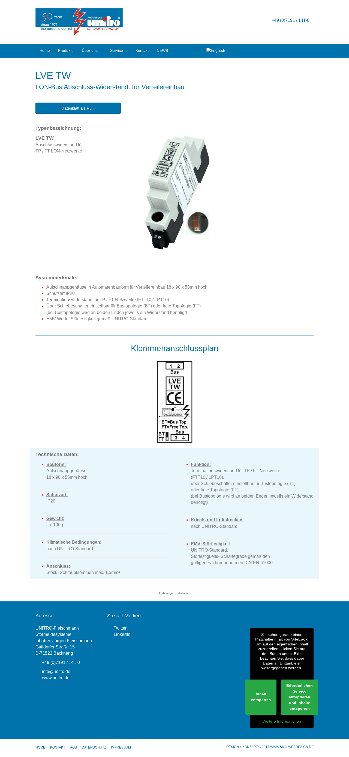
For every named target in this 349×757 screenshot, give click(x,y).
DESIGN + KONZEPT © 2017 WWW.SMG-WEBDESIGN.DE (270, 747)
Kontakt (142, 50)
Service (116, 50)
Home (45, 50)
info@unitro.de (56, 671)
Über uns (90, 50)
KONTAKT (57, 747)
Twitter (120, 628)
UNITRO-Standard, (210, 550)
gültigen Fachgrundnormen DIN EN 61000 (232, 562)
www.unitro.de (56, 677)
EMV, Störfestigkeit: (211, 543)
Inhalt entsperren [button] (261, 697)
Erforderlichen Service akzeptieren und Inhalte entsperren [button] (299, 697)
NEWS (162, 50)
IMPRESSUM (121, 747)
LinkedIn (121, 634)
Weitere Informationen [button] (282, 721)
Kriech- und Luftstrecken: (217, 519)
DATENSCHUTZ (94, 747)
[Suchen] (310, 50)
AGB (73, 747)
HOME (40, 747)
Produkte (66, 50)
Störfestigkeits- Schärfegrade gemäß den (230, 556)
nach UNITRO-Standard (214, 526)
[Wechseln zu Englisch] (215, 51)
